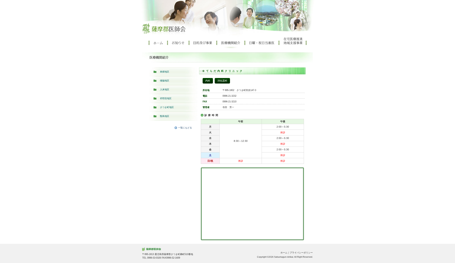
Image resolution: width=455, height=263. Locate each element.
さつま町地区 (167, 107)
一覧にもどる (185, 127)
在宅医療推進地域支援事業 (293, 43)
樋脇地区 (164, 80)
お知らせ (178, 43)
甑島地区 (164, 116)
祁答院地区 (166, 98)
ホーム (158, 43)
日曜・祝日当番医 (262, 43)
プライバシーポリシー (301, 252)
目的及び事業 (203, 43)
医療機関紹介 (231, 43)
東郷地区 (164, 71)
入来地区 (164, 89)
